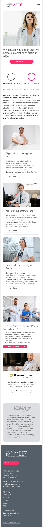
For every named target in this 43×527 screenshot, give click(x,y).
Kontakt (5, 500)
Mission (6, 497)
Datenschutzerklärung (11, 513)
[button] (38, 5)
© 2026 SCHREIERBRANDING (11, 523)
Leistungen (7, 495)
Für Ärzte (6, 492)
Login (5, 503)
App (4, 506)
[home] (13, 5)
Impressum (7, 516)
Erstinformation (8, 510)
